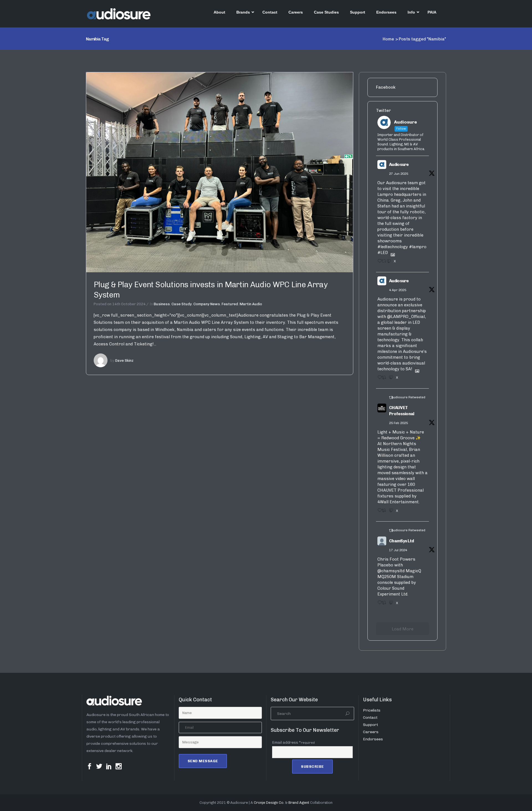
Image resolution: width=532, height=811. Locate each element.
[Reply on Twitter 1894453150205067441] (378, 512)
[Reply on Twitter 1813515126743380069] (378, 604)
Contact (370, 717)
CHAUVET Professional (401, 411)
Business (162, 304)
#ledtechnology (392, 246)
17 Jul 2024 (398, 550)
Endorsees (373, 739)
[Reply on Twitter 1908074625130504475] (378, 379)
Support (370, 724)
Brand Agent (298, 802)
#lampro (417, 246)
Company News (206, 304)
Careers (370, 732)
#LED (382, 252)
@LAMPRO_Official (406, 316)
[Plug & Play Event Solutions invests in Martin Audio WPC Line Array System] (219, 172)
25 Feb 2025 (398, 423)
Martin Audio (251, 304)
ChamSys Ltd (401, 540)
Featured (230, 304)
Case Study (182, 304)
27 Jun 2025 (398, 174)
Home (388, 39)
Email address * (293, 742)
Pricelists (371, 710)
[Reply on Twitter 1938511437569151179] (378, 263)
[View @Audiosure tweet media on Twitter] (390, 252)
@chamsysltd (391, 570)
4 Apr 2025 (397, 290)
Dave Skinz (124, 360)
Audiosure (399, 164)
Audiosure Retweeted (408, 397)
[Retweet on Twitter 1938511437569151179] (382, 263)
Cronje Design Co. (269, 802)
